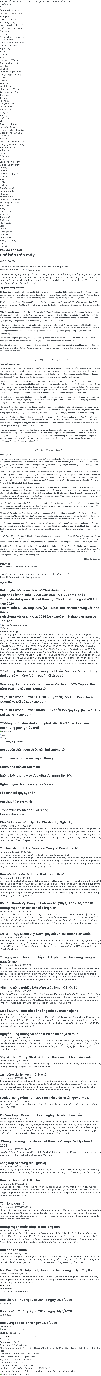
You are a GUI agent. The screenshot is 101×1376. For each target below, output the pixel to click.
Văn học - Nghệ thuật (10, 71)
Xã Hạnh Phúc (22, 637)
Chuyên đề (5, 243)
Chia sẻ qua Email (60, 266)
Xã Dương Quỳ (90, 654)
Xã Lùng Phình (26, 663)
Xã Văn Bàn (77, 654)
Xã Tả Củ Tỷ (13, 663)
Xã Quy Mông (41, 649)
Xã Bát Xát (42, 654)
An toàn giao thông (9, 92)
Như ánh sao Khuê (13, 1250)
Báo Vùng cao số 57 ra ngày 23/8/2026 (28, 1323)
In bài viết (46, 266)
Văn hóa (4, 68)
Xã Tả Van (46, 660)
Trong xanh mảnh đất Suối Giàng (24, 810)
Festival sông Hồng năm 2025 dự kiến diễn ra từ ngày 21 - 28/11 (46, 1098)
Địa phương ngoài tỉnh (11, 634)
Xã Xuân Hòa (84, 657)
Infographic (5, 237)
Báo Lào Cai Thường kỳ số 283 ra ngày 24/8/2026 (36, 1311)
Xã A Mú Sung (89, 652)
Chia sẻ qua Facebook (11, 266)
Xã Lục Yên (61, 643)
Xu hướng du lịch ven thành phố (23, 1075)
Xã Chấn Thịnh (15, 640)
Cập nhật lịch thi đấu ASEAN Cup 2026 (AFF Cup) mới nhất (42, 595)
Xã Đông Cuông (88, 640)
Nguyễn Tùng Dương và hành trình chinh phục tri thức (39, 1034)
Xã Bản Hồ (35, 660)
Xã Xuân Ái (23, 643)
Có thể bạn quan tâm (12, 741)
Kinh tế (3, 34)
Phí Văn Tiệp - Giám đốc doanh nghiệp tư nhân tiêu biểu (41, 1115)
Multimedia (5, 223)
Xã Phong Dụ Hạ (45, 640)
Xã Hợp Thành (67, 649)
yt (3, 7)
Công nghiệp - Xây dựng (12, 42)
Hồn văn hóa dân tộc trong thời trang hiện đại (33, 874)
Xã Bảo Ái (72, 646)
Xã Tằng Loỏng (28, 652)
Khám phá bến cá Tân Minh (20, 767)
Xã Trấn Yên (83, 646)
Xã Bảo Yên (46, 657)
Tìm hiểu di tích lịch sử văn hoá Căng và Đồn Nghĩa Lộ (39, 848)
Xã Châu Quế (59, 640)
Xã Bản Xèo (31, 654)
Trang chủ (5, 16)
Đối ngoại (4, 31)
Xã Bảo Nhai (79, 660)
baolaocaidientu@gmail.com (20, 1356)
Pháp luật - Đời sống (10, 89)
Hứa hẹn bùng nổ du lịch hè (20, 1180)
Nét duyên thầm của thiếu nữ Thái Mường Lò (32, 590)
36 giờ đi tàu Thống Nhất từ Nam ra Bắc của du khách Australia (46, 1057)
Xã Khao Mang (54, 634)
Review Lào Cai (7, 106)
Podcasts (4, 234)
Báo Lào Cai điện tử (9, 10)
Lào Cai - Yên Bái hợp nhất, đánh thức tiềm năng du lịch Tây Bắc (47, 1270)
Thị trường (5, 48)
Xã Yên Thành (37, 646)
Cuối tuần (4, 118)
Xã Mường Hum (54, 652)
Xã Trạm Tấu (9, 637)
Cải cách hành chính (10, 63)
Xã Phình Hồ (35, 637)
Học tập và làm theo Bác (12, 25)
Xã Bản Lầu (69, 663)
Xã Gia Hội (58, 637)
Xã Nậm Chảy (33, 657)
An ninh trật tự (7, 86)
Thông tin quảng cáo (10, 240)
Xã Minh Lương (19, 657)
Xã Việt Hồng (28, 649)
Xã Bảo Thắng (14, 652)
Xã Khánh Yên (65, 654)
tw (8, 1339)
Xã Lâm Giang (73, 640)
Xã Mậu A (13, 643)
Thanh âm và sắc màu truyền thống (26, 758)
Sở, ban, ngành (29, 634)
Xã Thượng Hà (71, 657)
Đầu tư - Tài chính (8, 45)
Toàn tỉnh (42, 634)
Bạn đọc (4, 66)
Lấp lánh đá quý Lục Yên (17, 793)
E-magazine (6, 231)
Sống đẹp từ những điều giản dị (23, 1163)
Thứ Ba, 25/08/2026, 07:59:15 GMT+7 (17, 1)
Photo (3, 228)
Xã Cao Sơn (80, 663)
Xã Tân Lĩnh (72, 643)
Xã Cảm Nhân (23, 646)
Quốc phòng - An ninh (11, 28)
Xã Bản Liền (91, 660)
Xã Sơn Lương (70, 637)
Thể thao (4, 95)
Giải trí (3, 77)
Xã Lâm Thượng (48, 643)
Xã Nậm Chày (19, 654)
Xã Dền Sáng (68, 652)
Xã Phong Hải (81, 649)
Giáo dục (4, 54)
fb (1, 7)
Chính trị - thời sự (8, 19)
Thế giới (4, 98)
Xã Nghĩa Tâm (30, 640)
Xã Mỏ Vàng (35, 643)
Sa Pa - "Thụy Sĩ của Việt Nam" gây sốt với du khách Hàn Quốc (45, 934)
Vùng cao (4, 112)
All (1, 121)
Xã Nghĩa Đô (58, 657)
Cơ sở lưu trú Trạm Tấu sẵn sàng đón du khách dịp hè (39, 1011)
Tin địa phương (9, 631)
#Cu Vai (4, 566)
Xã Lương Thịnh (14, 649)
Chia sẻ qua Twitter (31, 266)
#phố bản (32, 566)
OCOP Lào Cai (7, 39)
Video (3, 225)
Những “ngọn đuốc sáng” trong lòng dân (30, 1227)
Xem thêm (5, 1285)
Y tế (2, 57)
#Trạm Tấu (21, 566)
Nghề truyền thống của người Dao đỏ (27, 784)
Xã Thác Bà (50, 646)
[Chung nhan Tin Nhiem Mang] (15, 1374)
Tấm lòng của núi (12, 1203)
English (3, 4)
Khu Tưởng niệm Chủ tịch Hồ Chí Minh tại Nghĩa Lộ (36, 822)
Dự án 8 (3, 246)
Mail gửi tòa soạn (43, 1)
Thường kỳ (5, 115)
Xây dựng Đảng (7, 22)
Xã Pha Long (39, 663)
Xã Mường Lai (9, 646)
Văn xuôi (4, 176)
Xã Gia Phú (41, 652)
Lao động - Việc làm (10, 60)
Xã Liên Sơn (47, 637)
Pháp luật (4, 83)
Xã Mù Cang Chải (70, 634)
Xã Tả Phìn (56, 660)
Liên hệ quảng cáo (61, 1)
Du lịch (3, 80)
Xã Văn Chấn (83, 637)
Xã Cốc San (54, 649)
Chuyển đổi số (7, 103)
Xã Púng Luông (86, 634)
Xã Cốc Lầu (67, 660)
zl (5, 7)
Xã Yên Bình (62, 646)
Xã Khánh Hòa (85, 643)
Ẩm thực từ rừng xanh (16, 802)
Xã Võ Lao (53, 654)
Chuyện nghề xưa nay (10, 74)
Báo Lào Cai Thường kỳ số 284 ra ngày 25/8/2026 (36, 1300)
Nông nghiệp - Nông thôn (12, 37)
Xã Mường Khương (54, 663)
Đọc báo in (5, 109)
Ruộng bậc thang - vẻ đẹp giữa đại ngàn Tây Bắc (36, 775)
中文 (9, 4)
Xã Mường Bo (23, 660)
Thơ (2, 179)
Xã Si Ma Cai (92, 663)
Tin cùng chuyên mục (12, 814)
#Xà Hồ (12, 566)
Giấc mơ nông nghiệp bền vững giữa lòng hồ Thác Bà (39, 988)
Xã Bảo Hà (12, 660)
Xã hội (3, 51)
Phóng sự (4, 100)
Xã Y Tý (78, 652)
